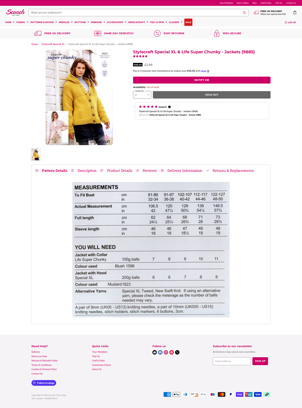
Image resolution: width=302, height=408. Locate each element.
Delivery (35, 351)
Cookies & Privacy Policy (44, 369)
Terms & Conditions (41, 364)
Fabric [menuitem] (20, 22)
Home (34, 44)
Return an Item (39, 356)
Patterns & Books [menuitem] (42, 22)
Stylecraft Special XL (53, 44)
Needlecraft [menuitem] (136, 22)
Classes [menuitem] (174, 22)
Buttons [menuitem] (80, 22)
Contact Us (291, 3)
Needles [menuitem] (64, 22)
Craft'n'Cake (265, 3)
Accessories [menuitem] (115, 22)
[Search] (244, 12)
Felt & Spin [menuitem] (157, 22)
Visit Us (278, 3)
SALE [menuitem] (188, 22)
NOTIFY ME (201, 80)
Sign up (260, 361)
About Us (97, 369)
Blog (254, 3)
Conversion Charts (101, 364)
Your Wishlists (226, 3)
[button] (140, 56)
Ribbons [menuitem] (96, 22)
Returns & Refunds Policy (44, 360)
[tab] (51, 170)
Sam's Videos (243, 3)
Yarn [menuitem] (8, 22)
